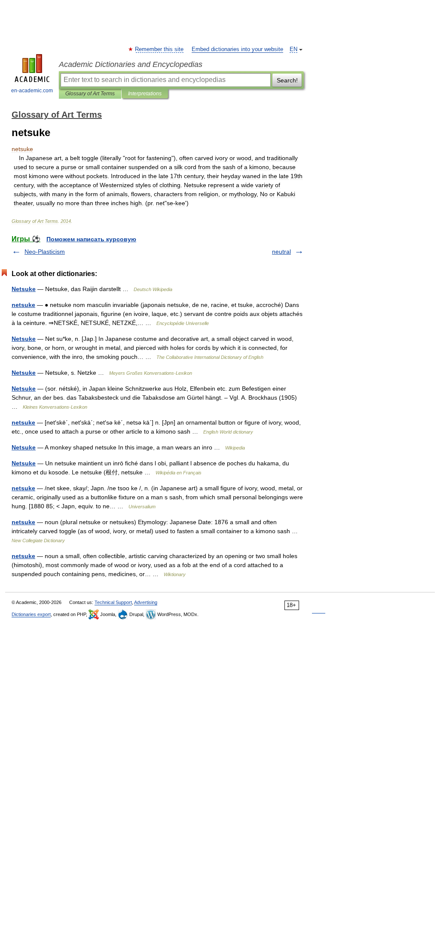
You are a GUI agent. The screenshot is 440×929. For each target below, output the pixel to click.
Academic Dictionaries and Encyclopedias (130, 64)
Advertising (145, 602)
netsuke (23, 304)
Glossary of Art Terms (90, 94)
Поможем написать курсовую (91, 239)
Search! (287, 80)
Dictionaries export (31, 614)
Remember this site (159, 49)
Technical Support (113, 602)
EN (293, 49)
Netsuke (24, 288)
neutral (281, 251)
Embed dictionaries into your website (237, 49)
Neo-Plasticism (44, 251)
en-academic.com (32, 91)
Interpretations (145, 94)
